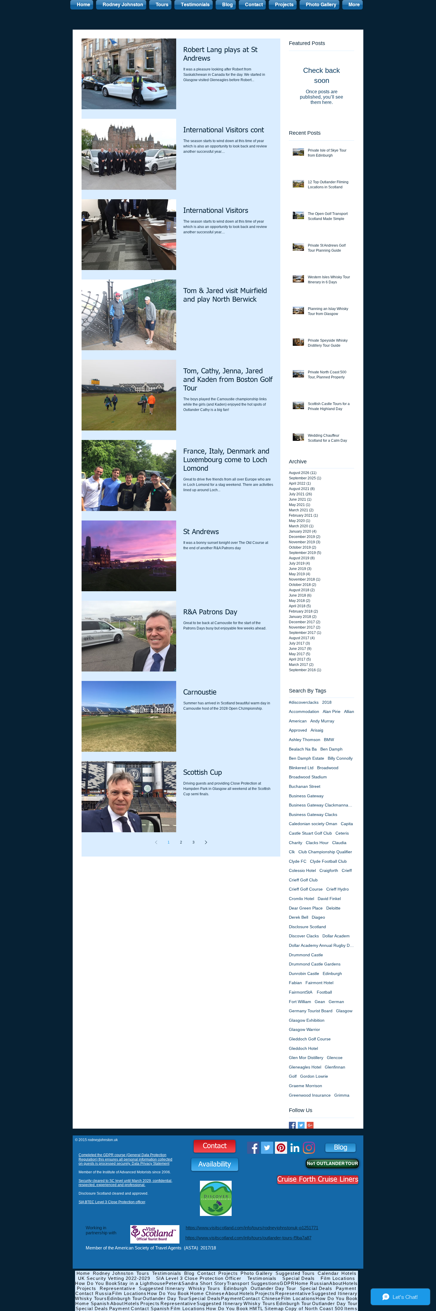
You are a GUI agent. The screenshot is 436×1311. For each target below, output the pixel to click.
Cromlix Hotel (301, 898)
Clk (292, 851)
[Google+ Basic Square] (310, 1125)
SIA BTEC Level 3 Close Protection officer (112, 1202)
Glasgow (344, 1010)
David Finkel (329, 898)
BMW (329, 739)
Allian (349, 711)
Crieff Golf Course (306, 889)
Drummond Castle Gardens (314, 964)
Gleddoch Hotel (303, 1048)
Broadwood (327, 767)
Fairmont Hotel (319, 982)
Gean (320, 1001)
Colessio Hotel (302, 870)
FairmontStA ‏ (301, 992)
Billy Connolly (340, 758)
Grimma (341, 1095)
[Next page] (206, 842)
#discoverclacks (304, 702)
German (336, 1001)
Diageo (318, 917)
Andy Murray (322, 721)
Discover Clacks (304, 936)
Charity (295, 842)
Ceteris (342, 833)
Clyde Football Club (328, 861)
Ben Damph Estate (306, 758)
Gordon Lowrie (314, 1076)
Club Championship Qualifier (325, 851)
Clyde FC (297, 861)
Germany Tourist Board (310, 1010)
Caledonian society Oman (313, 823)
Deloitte (333, 908)
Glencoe (335, 1057)
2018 (327, 702)
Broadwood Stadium (308, 777)
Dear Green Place (306, 908)
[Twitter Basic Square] (301, 1125)
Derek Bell (298, 917)
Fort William (300, 1001)
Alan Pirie (331, 711)
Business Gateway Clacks (313, 814)
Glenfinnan (335, 1067)
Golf (293, 1076)
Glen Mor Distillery (306, 1057)
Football (324, 992)
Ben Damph (331, 749)
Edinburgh (332, 973)
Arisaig (317, 730)
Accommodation (304, 711)
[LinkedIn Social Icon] (295, 1148)
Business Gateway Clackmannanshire (321, 805)
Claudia (339, 842)
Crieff (347, 870)
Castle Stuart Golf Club (310, 833)
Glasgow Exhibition (306, 1020)
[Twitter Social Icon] (267, 1148)
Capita (347, 823)
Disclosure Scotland (307, 926)
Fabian (295, 982)
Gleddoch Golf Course (310, 1039)
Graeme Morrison (305, 1085)
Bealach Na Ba (303, 749)
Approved (298, 730)
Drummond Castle (306, 954)
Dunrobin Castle (304, 973)
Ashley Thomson (304, 739)
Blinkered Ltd (301, 767)
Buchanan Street (304, 786)
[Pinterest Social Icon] (281, 1148)
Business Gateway (306, 795)
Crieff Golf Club (303, 880)
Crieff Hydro (337, 889)
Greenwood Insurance (310, 1095)
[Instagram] (309, 1148)
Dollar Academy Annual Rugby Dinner (321, 945)
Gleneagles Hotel (305, 1067)
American (298, 721)
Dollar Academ (336, 936)
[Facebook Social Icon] (253, 1148)
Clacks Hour (317, 842)
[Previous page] (156, 842)
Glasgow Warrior (304, 1029)
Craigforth (328, 870)
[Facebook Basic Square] (292, 1125)
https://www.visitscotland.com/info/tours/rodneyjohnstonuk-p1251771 (252, 1227)
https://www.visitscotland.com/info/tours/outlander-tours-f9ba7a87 (248, 1237)
